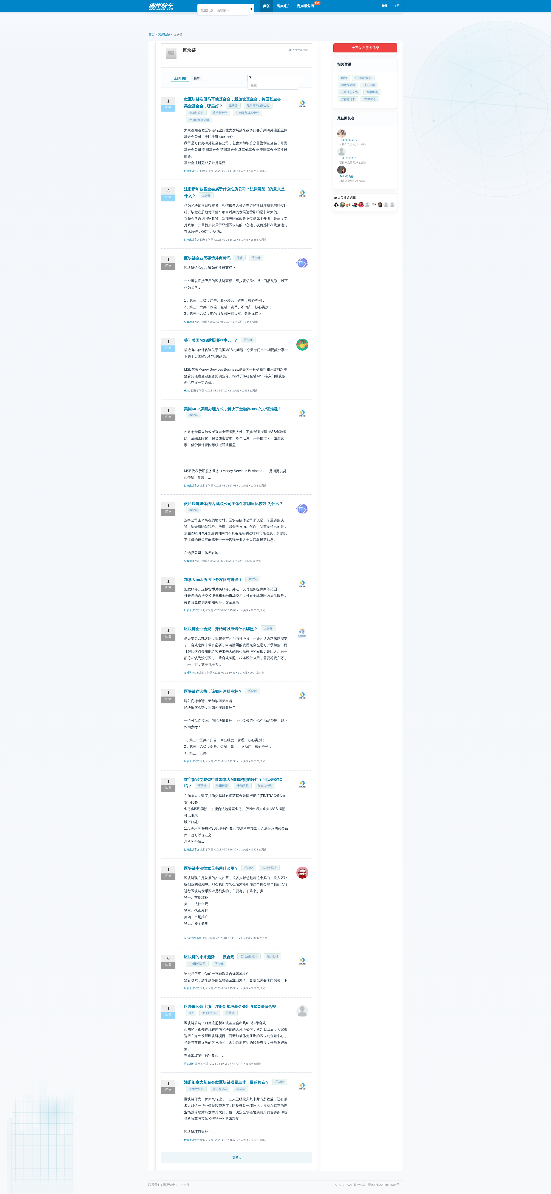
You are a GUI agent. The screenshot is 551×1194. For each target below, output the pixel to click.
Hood (187, 390)
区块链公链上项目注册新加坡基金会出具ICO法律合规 (230, 1006)
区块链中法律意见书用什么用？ (211, 868)
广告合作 (184, 1184)
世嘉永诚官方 (192, 170)
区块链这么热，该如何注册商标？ (213, 691)
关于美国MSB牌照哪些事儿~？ (211, 340)
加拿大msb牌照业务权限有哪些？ (213, 579)
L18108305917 (348, 139)
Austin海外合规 (193, 938)
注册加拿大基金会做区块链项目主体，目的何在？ (226, 1082)
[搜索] (251, 9)
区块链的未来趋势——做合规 (209, 957)
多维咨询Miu (191, 672)
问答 (266, 6)
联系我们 (154, 1184)
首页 (152, 34)
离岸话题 (164, 34)
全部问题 (180, 78)
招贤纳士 (169, 1184)
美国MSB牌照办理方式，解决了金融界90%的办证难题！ (233, 409)
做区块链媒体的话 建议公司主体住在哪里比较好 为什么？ (233, 504)
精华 (197, 78)
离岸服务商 (305, 6)
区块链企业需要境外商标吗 (207, 258)
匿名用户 (189, 1063)
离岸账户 (283, 6)
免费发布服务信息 (365, 48)
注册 (396, 6)
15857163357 (347, 158)
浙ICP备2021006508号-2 (385, 1184)
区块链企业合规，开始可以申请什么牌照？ (221, 629)
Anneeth (189, 321)
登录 (384, 6)
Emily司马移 (346, 176)
